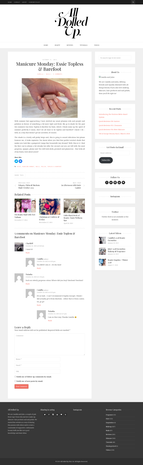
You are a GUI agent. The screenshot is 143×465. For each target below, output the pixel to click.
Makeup (109, 427)
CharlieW (29, 243)
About (24, 2)
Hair (107, 419)
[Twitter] (111, 182)
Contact (17, 2)
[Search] (133, 2)
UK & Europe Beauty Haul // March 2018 (114, 134)
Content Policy (34, 2)
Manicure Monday (28, 166)
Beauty (57, 45)
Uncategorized (111, 446)
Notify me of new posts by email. (29, 381)
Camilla (40, 74)
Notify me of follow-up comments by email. (34, 377)
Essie (19, 166)
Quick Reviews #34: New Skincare (112, 129)
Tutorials (83, 45)
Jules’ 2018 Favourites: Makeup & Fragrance (116, 250)
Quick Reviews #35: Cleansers (110, 125)
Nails (48, 74)
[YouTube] (119, 182)
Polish (43, 166)
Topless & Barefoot (54, 166)
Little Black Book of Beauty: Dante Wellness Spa (73, 218)
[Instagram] (115, 182)
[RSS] (65, 414)
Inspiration (110, 423)
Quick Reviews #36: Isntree (109, 121)
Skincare (109, 438)
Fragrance (109, 415)
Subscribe (106, 160)
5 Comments (57, 74)
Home (10, 2)
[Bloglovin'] (123, 182)
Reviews (70, 45)
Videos (96, 45)
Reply (28, 253)
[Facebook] (107, 182)
